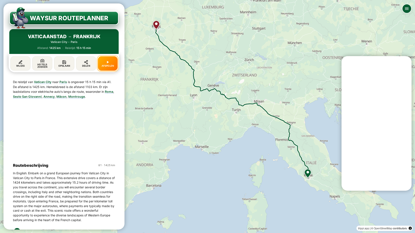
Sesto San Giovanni (27, 96)
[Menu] (407, 8)
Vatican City (42, 82)
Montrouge (76, 96)
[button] (308, 173)
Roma (109, 91)
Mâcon (61, 96)
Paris (63, 82)
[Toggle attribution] (410, 228)
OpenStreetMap (383, 228)
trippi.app (363, 228)
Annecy (49, 96)
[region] (207, 116)
